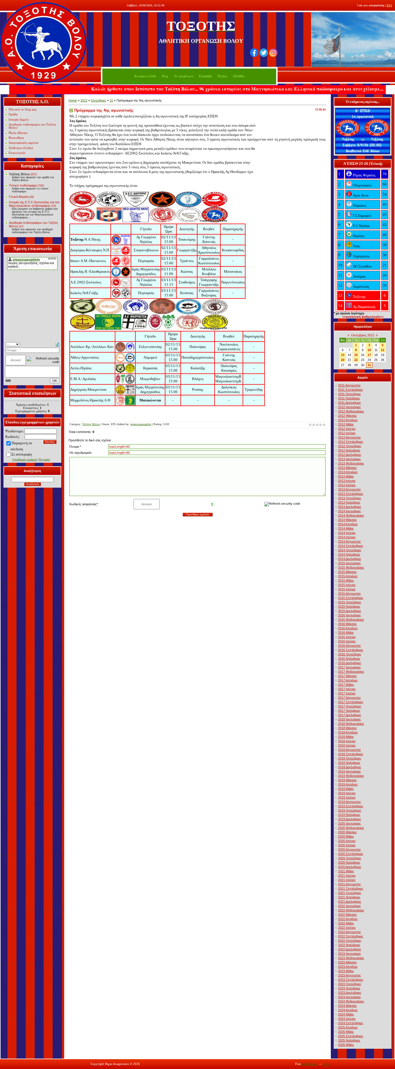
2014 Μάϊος (346, 528)
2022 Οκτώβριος (349, 940)
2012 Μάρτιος (347, 415)
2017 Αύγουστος (349, 697)
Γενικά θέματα (18, 196)
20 (342, 360)
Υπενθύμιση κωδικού (24, 459)
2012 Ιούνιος (347, 428)
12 (382, 350)
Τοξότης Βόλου (19, 174)
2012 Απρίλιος (348, 420)
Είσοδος (238, 76)
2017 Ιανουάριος (349, 667)
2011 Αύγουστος (349, 385)
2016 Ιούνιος (347, 637)
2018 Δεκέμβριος (349, 767)
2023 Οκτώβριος (349, 984)
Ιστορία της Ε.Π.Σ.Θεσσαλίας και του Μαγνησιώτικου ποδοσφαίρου (34, 203)
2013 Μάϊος (346, 476)
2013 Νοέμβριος (349, 502)
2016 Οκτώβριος (349, 654)
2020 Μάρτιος (347, 832)
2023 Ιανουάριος (349, 953)
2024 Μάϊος (346, 1014)
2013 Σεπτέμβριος (350, 493)
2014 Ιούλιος (347, 537)
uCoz (326, 1064)
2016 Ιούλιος (347, 641)
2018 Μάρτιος (347, 728)
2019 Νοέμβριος (349, 815)
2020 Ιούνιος (347, 841)
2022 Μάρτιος (347, 914)
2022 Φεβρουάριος (351, 910)
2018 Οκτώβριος (349, 758)
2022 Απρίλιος (348, 919)
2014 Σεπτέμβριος (350, 546)
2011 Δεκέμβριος (349, 402)
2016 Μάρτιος (347, 624)
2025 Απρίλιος (348, 1027)
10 (369, 350)
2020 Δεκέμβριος (349, 867)
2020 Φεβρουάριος (351, 828)
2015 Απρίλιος (348, 576)
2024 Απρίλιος (348, 1010)
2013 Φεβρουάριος (351, 463)
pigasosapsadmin (140, 424)
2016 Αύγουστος (349, 645)
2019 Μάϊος (346, 788)
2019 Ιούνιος (347, 793)
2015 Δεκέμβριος (349, 611)
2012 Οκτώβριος (349, 446)
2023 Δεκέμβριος (349, 992)
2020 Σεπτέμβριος (350, 854)
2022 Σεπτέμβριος (350, 936)
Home (73, 100)
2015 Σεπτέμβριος (350, 598)
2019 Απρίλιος (348, 784)
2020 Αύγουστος (349, 849)
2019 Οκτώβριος (349, 810)
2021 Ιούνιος (347, 875)
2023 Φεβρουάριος (351, 958)
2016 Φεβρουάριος (351, 619)
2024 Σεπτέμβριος (350, 1023)
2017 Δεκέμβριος (349, 715)
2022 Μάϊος (346, 923)
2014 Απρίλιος (348, 524)
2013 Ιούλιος (347, 485)
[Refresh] (57, 344)
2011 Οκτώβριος (349, 394)
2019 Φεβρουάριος (351, 775)
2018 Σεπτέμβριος (350, 754)
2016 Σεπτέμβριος (350, 650)
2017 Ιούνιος (347, 689)
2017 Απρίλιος (348, 680)
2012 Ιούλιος (347, 433)
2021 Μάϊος (346, 871)
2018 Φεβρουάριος (351, 723)
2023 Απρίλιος (348, 966)
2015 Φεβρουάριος (351, 567)
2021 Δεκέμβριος (349, 901)
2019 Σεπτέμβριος (350, 806)
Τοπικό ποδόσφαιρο (23, 185)
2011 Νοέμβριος (349, 398)
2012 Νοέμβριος (349, 450)
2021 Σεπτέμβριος (350, 888)
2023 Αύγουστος (349, 975)
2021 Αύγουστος (349, 884)
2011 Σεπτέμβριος (350, 389)
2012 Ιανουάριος (349, 407)
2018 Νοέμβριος (349, 762)
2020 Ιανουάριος (349, 823)
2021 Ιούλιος (347, 880)
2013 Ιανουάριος (349, 459)
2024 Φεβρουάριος (351, 1001)
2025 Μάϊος (346, 1031)
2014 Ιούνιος (347, 532)
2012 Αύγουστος (349, 437)
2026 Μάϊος (346, 1044)
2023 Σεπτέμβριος (350, 979)
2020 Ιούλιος (347, 845)
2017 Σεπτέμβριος (350, 702)
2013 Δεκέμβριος (349, 506)
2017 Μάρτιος (347, 676)
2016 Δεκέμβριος (349, 663)
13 (342, 355)
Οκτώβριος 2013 (362, 335)
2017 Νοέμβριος (349, 710)
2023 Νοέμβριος (349, 988)
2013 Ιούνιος (347, 480)
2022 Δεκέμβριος (349, 949)
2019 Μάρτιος (347, 780)
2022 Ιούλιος (347, 927)
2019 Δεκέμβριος (349, 819)
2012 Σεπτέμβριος (350, 441)
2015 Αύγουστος (349, 593)
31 (111, 100)
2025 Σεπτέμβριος (350, 1036)
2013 (83, 100)
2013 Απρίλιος (348, 472)
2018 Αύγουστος (349, 749)
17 (369, 355)
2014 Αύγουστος (349, 541)
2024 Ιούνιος (347, 1018)
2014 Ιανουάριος (349, 511)
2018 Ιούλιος (347, 745)
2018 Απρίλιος (348, 732)
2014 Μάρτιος (347, 519)
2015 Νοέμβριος (349, 606)
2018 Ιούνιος (347, 741)
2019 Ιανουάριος (349, 771)
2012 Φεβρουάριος (351, 411)
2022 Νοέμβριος (349, 945)
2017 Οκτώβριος (349, 706)
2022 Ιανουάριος (349, 906)
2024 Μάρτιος (347, 1005)
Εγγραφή (205, 76)
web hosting (310, 1064)
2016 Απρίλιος (348, 628)
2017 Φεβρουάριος (351, 671)
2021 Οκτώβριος (349, 893)
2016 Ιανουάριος (349, 615)
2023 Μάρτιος (347, 962)
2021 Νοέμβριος (349, 897)
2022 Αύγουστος (349, 932)
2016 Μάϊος (346, 632)
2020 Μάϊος (346, 836)
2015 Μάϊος (346, 580)
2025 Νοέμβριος (349, 1040)
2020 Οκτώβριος (349, 858)
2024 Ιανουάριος (349, 997)
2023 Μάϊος (346, 971)
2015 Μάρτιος (347, 572)
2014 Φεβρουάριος (351, 515)
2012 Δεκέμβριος (349, 454)
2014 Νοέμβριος (349, 554)
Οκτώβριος (98, 100)
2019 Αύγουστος (349, 801)
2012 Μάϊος (346, 424)
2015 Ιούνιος (347, 585)
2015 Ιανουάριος (349, 563)
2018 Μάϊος (346, 736)
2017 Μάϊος (346, 684)
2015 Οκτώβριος (349, 602)
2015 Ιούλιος (347, 589)
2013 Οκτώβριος (349, 498)
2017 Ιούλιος (347, 693)
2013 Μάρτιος (347, 467)
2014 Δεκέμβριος (349, 559)
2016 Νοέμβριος (349, 658)
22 (356, 360)
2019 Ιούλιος (347, 797)
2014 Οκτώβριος (349, 550)
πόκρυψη (25, 454)
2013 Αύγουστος (349, 489)
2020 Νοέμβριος (349, 862)
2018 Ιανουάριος (349, 719)
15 (356, 355)
